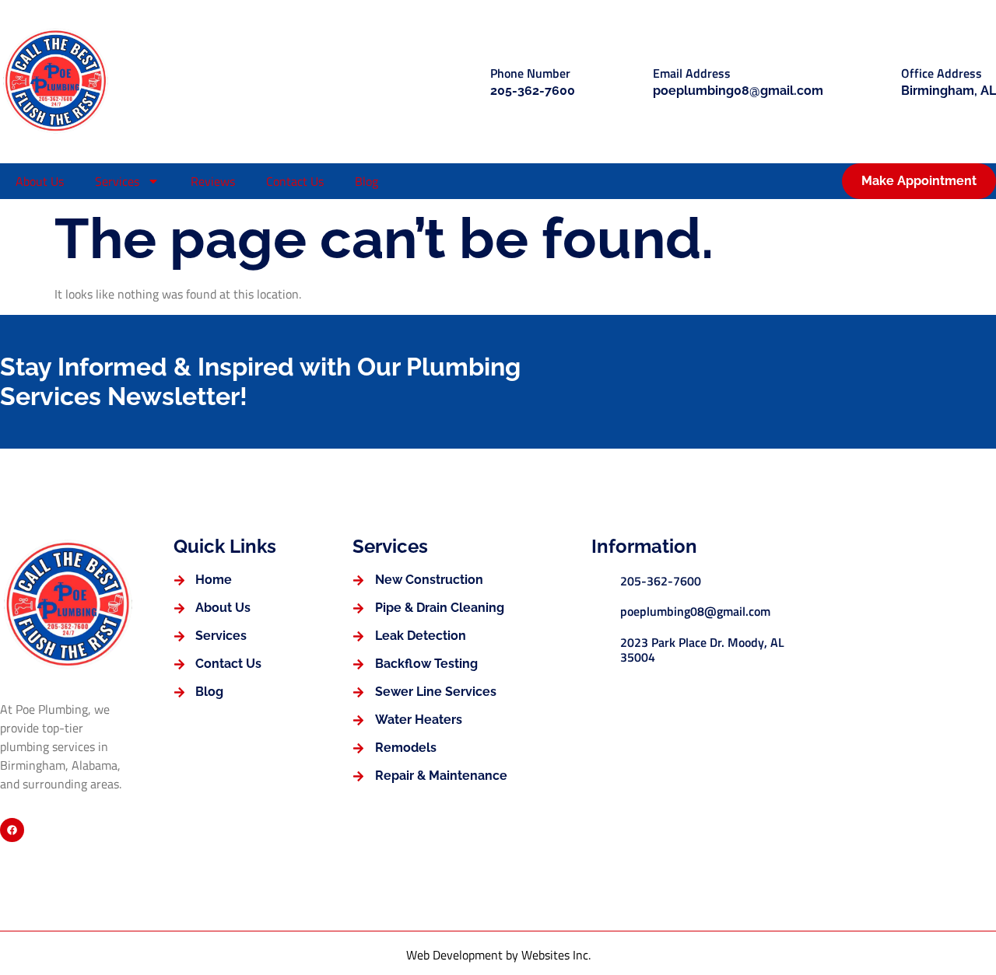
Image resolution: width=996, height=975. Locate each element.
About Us (40, 181)
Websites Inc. (556, 954)
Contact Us (295, 181)
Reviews (213, 181)
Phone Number (530, 73)
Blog (366, 181)
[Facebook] (12, 830)
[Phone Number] (465, 81)
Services (117, 181)
